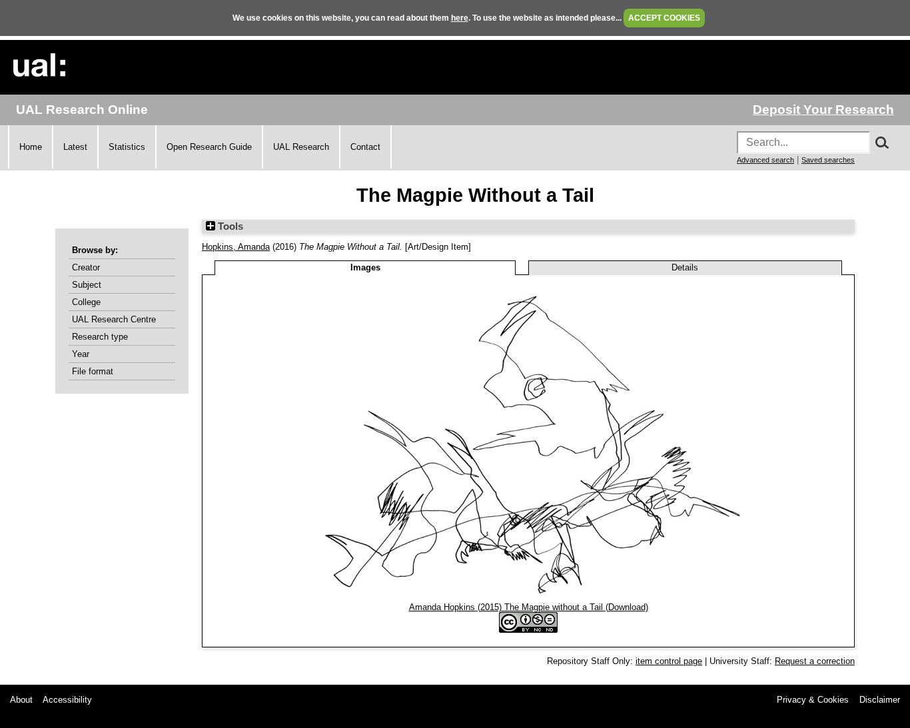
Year (80, 354)
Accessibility (67, 700)
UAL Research (301, 147)
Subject (86, 285)
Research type (100, 337)
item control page (669, 661)
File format (92, 371)
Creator (86, 267)
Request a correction (815, 661)
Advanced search (765, 160)
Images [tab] (365, 267)
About (21, 700)
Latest (75, 147)
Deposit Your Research (823, 110)
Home (30, 147)
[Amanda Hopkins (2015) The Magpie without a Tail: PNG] (528, 597)
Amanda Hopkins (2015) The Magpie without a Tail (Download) (528, 607)
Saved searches (828, 160)
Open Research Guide (209, 147)
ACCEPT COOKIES (664, 18)
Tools (229, 226)
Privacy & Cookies (813, 700)
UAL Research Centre (114, 319)
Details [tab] (685, 267)
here (459, 18)
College (86, 302)
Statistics (127, 147)
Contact (365, 147)
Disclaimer (879, 700)
